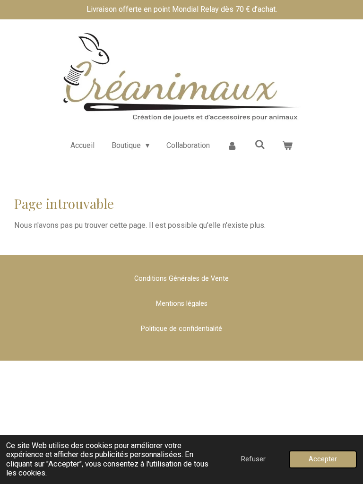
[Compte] (232, 145)
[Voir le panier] (287, 145)
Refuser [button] (253, 459)
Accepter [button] (323, 459)
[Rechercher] (260, 144)
